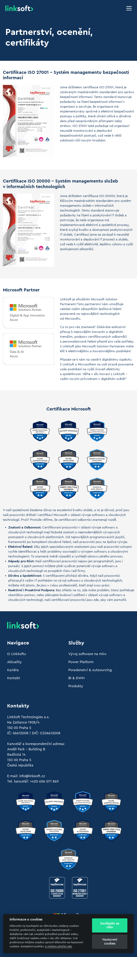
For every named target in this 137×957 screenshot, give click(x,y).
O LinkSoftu (16, 654)
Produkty (75, 686)
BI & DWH (76, 678)
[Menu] (129, 8)
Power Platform (80, 662)
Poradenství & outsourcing (90, 670)
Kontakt (13, 678)
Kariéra (13, 670)
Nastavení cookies (109, 941)
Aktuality (14, 662)
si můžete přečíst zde (58, 946)
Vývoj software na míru (87, 654)
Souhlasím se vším (109, 925)
